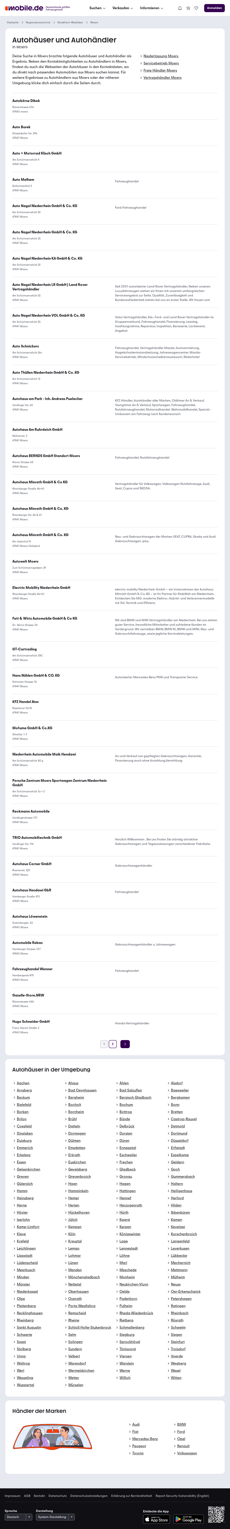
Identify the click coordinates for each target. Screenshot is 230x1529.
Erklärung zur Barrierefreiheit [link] (131, 1496)
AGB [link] (27, 1496)
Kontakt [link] (39, 1496)
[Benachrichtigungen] (179, 8)
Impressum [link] (12, 1496)
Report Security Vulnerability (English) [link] (182, 1496)
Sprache (11, 1511)
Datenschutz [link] (58, 1496)
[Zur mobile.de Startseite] (41, 8)
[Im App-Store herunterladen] (157, 1519)
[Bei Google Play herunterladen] (188, 1519)
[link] (188, 8)
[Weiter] (125, 1044)
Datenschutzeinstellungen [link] (89, 1496)
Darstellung (44, 1511)
